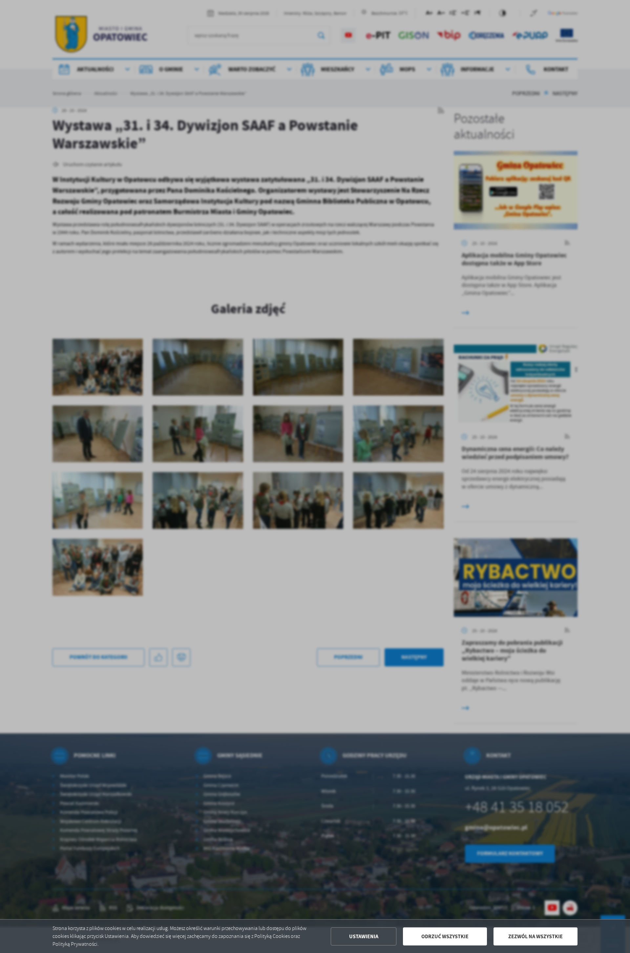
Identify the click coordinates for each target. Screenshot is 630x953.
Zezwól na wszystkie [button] (535, 936)
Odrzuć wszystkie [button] (445, 936)
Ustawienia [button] (363, 936)
